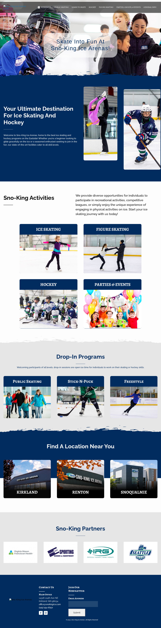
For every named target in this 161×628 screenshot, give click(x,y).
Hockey (48, 284)
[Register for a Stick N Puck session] (80, 397)
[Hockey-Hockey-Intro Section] (48, 291)
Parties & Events (112, 284)
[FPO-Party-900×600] (112, 291)
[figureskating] (112, 235)
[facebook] (41, 613)
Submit (76, 612)
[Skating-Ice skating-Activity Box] (48, 235)
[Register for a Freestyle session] (133, 397)
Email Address (76, 598)
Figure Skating (112, 229)
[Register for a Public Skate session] (27, 397)
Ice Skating (48, 229)
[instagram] (46, 613)
